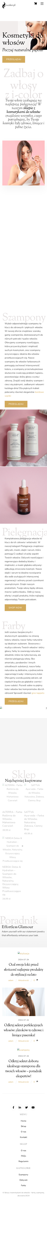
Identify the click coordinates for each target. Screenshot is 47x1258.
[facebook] (13, 1107)
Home (23, 1121)
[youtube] (33, 1107)
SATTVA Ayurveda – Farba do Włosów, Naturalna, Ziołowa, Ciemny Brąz (34, 820)
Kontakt (23, 1137)
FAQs (23, 1156)
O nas (23, 1131)
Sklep (23, 1126)
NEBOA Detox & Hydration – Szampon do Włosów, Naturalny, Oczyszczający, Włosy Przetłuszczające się (11, 880)
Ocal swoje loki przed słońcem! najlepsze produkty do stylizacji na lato (23, 969)
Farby (23, 1185)
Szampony (23, 1174)
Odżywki (23, 1180)
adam (10, 980)
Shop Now (15, 607)
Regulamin (23, 1161)
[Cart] (35, 3)
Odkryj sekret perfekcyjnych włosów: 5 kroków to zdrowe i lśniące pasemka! (23, 1030)
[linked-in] (20, 1107)
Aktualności (23, 980)
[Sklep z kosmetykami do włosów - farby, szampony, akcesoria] (8, 8)
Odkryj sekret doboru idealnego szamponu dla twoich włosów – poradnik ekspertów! (23, 1069)
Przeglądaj (13, 59)
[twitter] (26, 1107)
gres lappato (38, 693)
